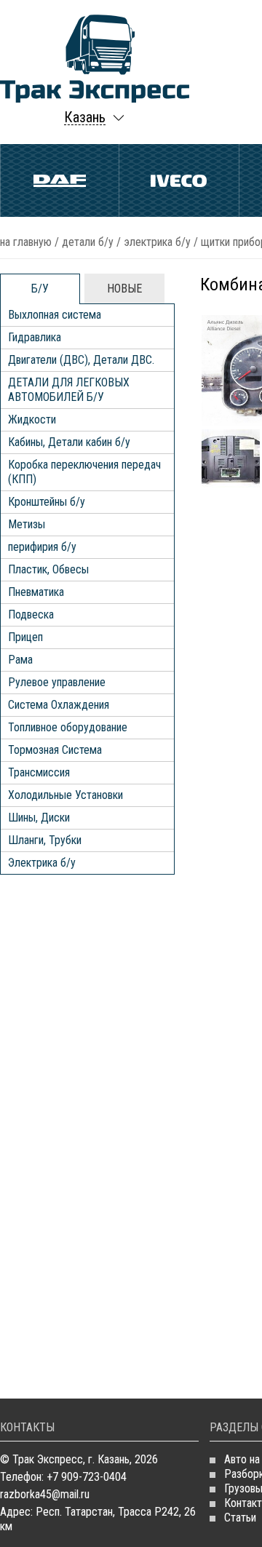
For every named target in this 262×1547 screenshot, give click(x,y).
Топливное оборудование (67, 727)
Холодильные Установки (65, 795)
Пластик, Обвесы (48, 569)
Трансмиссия (39, 772)
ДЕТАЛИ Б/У (88, 242)
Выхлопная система (54, 315)
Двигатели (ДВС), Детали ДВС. (81, 360)
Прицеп (25, 637)
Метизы (26, 524)
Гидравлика (34, 337)
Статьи (240, 1517)
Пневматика (36, 592)
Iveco (178, 180)
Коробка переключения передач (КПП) (84, 472)
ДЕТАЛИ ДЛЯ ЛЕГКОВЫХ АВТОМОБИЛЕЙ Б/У (69, 389)
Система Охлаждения (58, 705)
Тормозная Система (55, 750)
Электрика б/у (157, 242)
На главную (26, 242)
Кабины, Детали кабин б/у (69, 442)
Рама (20, 660)
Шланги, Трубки (45, 840)
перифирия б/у (42, 547)
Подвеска (31, 614)
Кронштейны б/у (46, 502)
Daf (60, 180)
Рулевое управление (57, 682)
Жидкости (32, 419)
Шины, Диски (39, 817)
